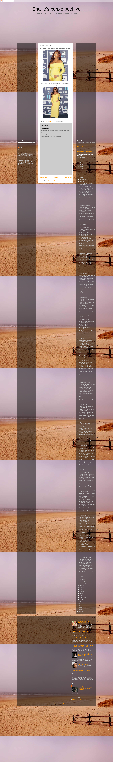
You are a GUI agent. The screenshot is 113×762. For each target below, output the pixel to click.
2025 (79, 164)
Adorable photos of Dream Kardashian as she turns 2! (85, 388)
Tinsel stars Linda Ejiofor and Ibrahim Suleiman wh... (85, 378)
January (82, 599)
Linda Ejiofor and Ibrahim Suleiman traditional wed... (87, 444)
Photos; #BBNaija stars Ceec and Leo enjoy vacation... (86, 429)
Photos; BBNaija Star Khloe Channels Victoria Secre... (85, 557)
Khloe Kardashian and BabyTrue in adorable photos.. (87, 550)
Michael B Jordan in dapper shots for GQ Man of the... (86, 359)
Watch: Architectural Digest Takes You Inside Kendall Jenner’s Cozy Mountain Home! (85, 654)
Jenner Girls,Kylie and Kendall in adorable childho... (86, 521)
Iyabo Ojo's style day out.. (85, 499)
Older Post (68, 177)
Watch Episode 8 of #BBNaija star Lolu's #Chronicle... (87, 322)
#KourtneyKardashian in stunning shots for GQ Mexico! (86, 214)
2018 (79, 177)
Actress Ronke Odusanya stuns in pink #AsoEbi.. (87, 230)
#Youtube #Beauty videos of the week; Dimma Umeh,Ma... (86, 263)
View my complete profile (23, 168)
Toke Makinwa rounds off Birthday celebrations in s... (86, 518)
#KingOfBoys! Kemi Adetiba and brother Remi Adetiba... (86, 413)
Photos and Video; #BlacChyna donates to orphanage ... (86, 204)
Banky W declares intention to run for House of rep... (86, 432)
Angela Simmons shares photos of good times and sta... (87, 553)
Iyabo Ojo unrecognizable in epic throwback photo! (86, 257)
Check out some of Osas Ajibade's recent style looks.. (87, 276)
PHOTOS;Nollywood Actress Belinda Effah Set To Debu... (86, 462)
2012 (79, 611)
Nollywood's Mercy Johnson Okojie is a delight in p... (87, 579)
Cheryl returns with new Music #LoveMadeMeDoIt (86, 438)
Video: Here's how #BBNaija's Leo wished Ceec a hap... (86, 484)
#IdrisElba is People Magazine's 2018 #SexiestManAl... (86, 502)
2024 (79, 166)
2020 (79, 174)
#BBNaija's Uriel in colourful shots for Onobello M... (86, 331)
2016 (79, 603)
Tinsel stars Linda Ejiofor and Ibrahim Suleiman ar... (85, 544)
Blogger (62, 703)
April (81, 593)
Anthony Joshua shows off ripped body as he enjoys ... (86, 511)
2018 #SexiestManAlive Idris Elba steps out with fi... (86, 400)
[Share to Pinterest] (62, 121)
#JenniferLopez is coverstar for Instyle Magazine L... (86, 566)
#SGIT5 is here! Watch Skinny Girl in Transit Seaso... (87, 454)
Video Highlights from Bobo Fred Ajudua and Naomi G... (86, 416)
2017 (79, 601)
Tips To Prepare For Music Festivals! (80, 675)
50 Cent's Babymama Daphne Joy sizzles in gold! (86, 198)
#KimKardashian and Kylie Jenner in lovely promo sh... (86, 319)
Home (56, 177)
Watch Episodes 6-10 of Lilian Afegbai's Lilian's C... (86, 288)
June (81, 589)
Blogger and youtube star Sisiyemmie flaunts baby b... (86, 238)
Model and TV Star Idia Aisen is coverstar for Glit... (86, 254)
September (82, 583)
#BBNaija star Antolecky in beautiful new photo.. (85, 192)
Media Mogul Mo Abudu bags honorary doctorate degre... (85, 366)
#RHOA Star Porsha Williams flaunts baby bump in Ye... (85, 269)
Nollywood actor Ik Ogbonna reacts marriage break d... (87, 547)
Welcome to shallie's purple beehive (80, 686)
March (81, 595)
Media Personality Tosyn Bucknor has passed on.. (86, 306)
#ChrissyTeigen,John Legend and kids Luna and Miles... (86, 419)
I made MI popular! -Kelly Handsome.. (80, 631)
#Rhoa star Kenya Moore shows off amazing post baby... (87, 208)
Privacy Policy (51, 703)
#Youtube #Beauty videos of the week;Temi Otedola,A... (86, 475)
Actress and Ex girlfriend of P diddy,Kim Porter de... (85, 328)
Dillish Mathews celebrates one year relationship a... (86, 472)
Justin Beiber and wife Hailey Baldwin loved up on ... (85, 363)
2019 (79, 176)
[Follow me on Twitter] (76, 699)
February (82, 597)
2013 (79, 609)
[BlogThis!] (58, 121)
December (82, 179)
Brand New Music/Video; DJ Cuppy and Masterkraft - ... (87, 448)
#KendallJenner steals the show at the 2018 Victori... (87, 403)
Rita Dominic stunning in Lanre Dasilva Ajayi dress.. (86, 369)
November (82, 181)
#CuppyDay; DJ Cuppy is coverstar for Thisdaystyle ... (87, 385)
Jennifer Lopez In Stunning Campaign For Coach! (84, 663)
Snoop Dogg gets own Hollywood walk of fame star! (86, 303)
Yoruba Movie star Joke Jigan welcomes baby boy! (86, 391)
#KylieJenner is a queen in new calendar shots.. (86, 273)
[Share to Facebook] (61, 121)
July (81, 587)
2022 (79, 170)
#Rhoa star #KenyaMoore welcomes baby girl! (85, 541)
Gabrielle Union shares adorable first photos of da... (86, 285)
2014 (79, 607)
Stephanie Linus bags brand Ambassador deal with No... (86, 341)
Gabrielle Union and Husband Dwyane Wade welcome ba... (86, 465)
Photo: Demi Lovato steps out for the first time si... (86, 481)
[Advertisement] (56, 29)
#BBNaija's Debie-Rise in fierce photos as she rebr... (86, 350)
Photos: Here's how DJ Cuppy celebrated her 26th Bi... (86, 375)
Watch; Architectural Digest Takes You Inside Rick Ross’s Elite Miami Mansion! (83, 646)
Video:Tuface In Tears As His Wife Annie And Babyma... (87, 505)
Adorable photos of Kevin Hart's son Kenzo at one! (86, 279)
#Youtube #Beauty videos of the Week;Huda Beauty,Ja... (86, 572)
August (81, 585)
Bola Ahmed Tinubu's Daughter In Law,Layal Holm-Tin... (86, 220)
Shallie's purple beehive (56, 9)
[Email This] (56, 121)
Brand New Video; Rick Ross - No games (82, 670)
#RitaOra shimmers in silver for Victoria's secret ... (86, 397)
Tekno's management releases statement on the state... (86, 217)
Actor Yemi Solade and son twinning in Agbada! (85, 563)
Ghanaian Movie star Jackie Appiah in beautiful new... (87, 527)
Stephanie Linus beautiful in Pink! (86, 459)
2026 (79, 162)
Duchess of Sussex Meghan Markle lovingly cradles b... (87, 296)
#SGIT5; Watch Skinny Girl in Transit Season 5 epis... (86, 189)
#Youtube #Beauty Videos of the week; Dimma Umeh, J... (86, 201)
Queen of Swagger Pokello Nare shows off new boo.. (86, 441)
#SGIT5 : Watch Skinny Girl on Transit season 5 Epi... (86, 241)
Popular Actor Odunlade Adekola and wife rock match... (86, 514)
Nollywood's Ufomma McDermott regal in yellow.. (86, 487)
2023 (79, 168)
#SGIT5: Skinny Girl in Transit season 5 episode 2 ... (86, 325)
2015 (79, 605)
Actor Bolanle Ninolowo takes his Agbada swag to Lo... (86, 227)
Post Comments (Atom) (51, 180)
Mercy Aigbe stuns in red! (85, 186)
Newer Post (43, 177)
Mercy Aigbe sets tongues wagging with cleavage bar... (87, 490)
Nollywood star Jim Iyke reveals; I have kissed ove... (86, 394)
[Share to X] (59, 121)
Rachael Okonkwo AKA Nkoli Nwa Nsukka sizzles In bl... (86, 211)
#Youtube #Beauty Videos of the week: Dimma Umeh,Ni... (86, 344)
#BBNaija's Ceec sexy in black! (86, 243)
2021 (79, 172)
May (81, 591)
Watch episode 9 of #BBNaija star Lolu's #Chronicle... (86, 235)
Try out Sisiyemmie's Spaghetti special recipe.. (86, 407)
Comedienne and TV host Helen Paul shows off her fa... (86, 347)
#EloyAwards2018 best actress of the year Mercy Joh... (86, 195)
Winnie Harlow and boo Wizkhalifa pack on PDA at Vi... (86, 382)
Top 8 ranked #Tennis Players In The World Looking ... (86, 422)
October (82, 581)
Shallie (21, 147)
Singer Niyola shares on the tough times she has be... (86, 246)
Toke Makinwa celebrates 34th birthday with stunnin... (86, 560)
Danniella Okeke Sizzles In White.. (87, 294)
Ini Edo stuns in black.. (84, 232)
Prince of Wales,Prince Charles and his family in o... (87, 356)
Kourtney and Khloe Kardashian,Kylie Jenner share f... (86, 250)
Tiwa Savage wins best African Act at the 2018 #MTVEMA (87, 534)
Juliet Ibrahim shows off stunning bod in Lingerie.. (86, 410)
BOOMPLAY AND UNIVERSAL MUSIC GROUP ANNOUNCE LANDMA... (86, 531)
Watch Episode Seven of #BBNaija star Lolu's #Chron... (87, 457)
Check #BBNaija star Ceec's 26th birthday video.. (86, 497)
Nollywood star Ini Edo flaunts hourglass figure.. (86, 569)
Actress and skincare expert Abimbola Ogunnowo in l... (85, 334)
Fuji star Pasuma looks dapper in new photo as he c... (86, 266)
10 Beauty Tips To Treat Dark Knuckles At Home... (84, 622)
